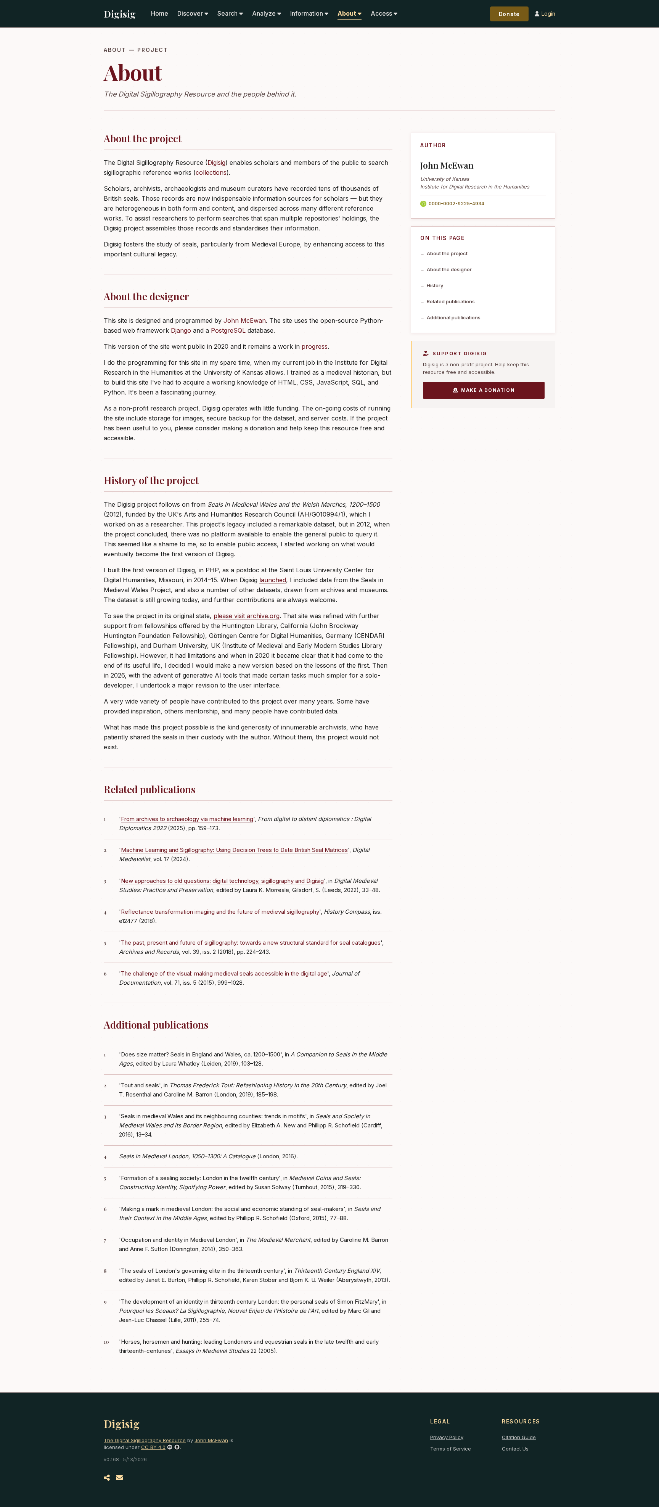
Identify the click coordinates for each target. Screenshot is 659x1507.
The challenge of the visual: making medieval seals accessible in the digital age (224, 973)
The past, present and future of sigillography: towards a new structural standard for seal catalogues (251, 942)
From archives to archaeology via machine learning (187, 819)
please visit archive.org (247, 616)
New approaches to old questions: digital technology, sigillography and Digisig (222, 880)
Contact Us (515, 1449)
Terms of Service (450, 1449)
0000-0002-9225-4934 (456, 203)
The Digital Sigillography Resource (145, 1440)
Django (181, 330)
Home (159, 13)
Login (548, 13)
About (347, 13)
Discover (190, 13)
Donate (509, 14)
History (435, 285)
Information (306, 13)
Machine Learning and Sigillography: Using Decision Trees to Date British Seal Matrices (234, 849)
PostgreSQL (228, 330)
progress (315, 346)
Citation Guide (519, 1437)
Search (227, 13)
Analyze (264, 13)
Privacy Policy (446, 1437)
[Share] (107, 1478)
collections (211, 172)
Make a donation (488, 390)
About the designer (449, 269)
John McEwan (244, 320)
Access (381, 13)
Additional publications (454, 317)
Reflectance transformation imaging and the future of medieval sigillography (220, 911)
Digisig (120, 13)
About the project (447, 253)
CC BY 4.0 (153, 1447)
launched (272, 580)
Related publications (451, 301)
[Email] (119, 1478)
